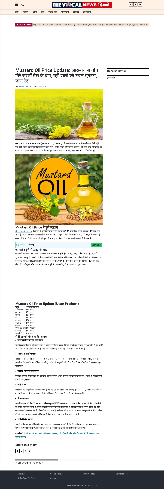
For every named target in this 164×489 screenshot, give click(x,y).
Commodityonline (23, 231)
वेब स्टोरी (87, 12)
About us (21, 474)
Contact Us (55, 478)
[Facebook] (130, 4)
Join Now (96, 245)
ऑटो (35, 12)
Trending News (116, 70)
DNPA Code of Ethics (27, 478)
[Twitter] (135, 4)
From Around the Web (28, 462)
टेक (42, 12)
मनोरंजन (65, 12)
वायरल (76, 12)
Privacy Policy (89, 474)
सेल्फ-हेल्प (53, 12)
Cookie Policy (56, 474)
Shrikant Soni (23, 87)
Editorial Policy (122, 474)
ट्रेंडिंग (25, 12)
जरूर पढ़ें (111, 77)
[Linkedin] (140, 4)
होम (16, 12)
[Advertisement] (82, 45)
